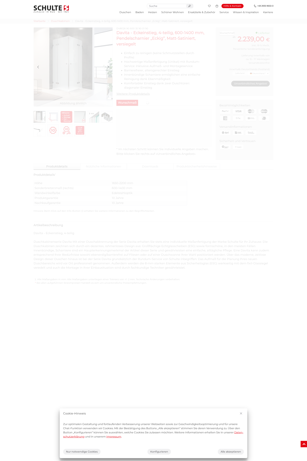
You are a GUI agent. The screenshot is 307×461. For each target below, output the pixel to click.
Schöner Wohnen (172, 12)
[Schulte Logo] (51, 9)
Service (224, 12)
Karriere (268, 12)
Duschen (125, 12)
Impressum (113, 436)
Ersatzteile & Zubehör (201, 12)
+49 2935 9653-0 (265, 6)
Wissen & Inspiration (246, 12)
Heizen (152, 12)
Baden (139, 12)
